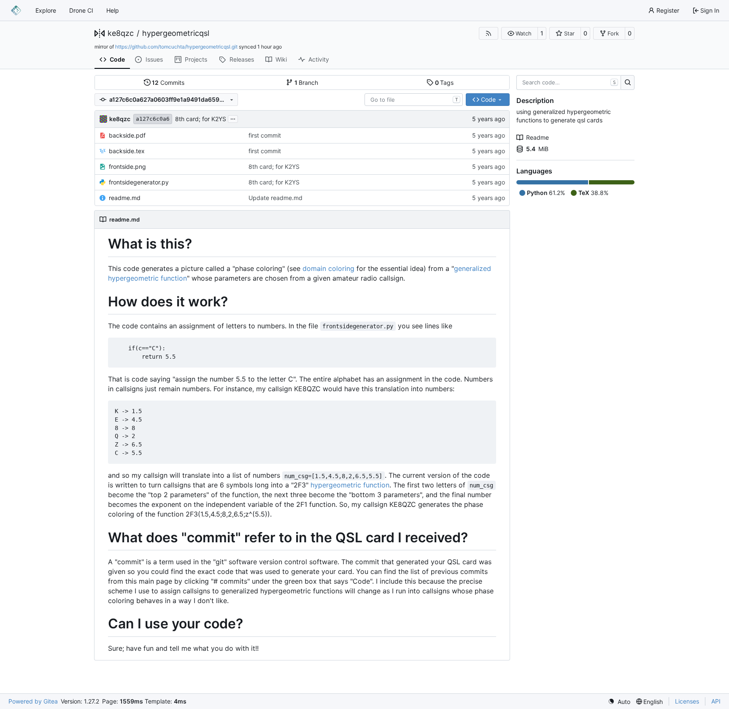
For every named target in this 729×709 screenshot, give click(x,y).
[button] (519, 33)
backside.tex (127, 150)
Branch (306, 82)
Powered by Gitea (33, 701)
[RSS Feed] (488, 33)
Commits (168, 82)
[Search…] (627, 82)
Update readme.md (275, 197)
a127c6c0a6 (153, 119)
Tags (444, 82)
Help (112, 10)
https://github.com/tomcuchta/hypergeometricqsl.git (176, 46)
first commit (264, 135)
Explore (45, 10)
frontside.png (127, 166)
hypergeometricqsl (175, 33)
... (232, 118)
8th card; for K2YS (200, 118)
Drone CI (81, 10)
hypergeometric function (349, 485)
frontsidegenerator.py (139, 182)
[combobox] (413, 99)
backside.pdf (127, 135)
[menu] (619, 701)
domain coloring (328, 268)
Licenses (687, 701)
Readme (537, 137)
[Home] (16, 10)
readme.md (124, 197)
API (716, 701)
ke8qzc (121, 33)
